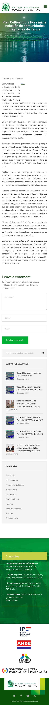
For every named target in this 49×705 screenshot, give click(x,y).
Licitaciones (11, 494)
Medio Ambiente (13, 499)
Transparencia (12, 518)
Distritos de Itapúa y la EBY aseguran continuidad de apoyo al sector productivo (28, 448)
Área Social (11, 475)
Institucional (11, 489)
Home (18, 33)
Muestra (9, 504)
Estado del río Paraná (15, 485)
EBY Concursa (12, 480)
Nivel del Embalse (13, 508)
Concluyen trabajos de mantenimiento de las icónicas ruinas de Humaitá (28, 403)
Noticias (27, 33)
